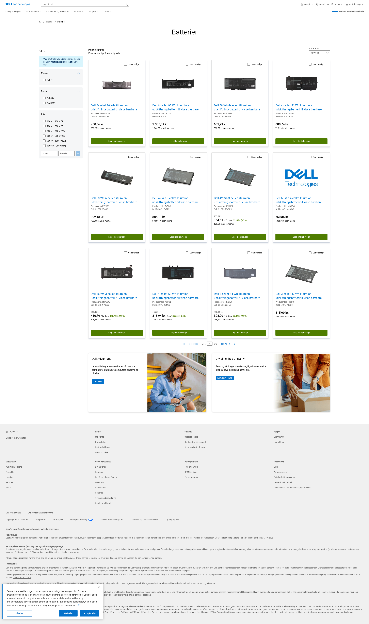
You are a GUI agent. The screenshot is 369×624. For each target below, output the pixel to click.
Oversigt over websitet (16, 438)
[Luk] (98, 587)
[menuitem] (33, 11)
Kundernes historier (104, 503)
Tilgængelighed (172, 519)
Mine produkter (102, 452)
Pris (43, 114)
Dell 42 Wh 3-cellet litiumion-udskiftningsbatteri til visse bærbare (175, 200)
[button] (307, 4)
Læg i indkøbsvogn (116, 141)
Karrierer (99, 472)
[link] (322, 4)
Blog (276, 467)
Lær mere (98, 381)
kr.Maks (63, 153)
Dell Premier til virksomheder (351, 11)
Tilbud (8, 487)
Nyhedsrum (100, 487)
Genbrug (99, 493)
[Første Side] (184, 344)
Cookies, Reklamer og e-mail (112, 519)
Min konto (99, 437)
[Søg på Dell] (126, 4)
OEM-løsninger (191, 472)
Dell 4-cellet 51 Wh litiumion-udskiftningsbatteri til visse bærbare (298, 107)
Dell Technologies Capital (106, 477)
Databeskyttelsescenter (284, 477)
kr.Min (45, 153)
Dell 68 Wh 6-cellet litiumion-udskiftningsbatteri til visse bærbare (114, 200)
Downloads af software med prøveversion (292, 487)
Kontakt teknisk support (195, 442)
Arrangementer (280, 472)
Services (9, 482)
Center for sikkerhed (283, 482)
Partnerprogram (191, 477)
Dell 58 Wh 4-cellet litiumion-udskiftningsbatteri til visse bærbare (237, 107)
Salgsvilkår (41, 519)
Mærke (44, 73)
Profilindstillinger (102, 447)
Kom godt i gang (224, 378)
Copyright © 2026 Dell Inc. (17, 519)
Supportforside (191, 437)
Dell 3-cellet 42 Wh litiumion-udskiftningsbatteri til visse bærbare (298, 296)
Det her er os (100, 467)
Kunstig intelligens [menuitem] (13, 11)
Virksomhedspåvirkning (105, 498)
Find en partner (191, 467)
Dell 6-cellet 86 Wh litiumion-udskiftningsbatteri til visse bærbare (114, 107)
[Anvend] (78, 153)
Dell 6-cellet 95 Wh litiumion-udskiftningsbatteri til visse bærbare (175, 107)
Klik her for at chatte (22, 577)
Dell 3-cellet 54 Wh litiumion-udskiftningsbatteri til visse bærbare (237, 296)
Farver (44, 91)
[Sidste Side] (234, 344)
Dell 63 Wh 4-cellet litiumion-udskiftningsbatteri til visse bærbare (298, 200)
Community (279, 437)
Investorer (99, 482)
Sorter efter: (314, 48)
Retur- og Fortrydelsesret (195, 447)
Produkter (10, 472)
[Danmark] (40, 22)
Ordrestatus (100, 442)
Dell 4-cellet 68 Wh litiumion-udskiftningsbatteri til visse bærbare (175, 296)
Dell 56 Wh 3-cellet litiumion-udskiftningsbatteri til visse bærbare (114, 296)
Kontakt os (279, 442)
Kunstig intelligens (14, 467)
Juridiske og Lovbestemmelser (144, 519)
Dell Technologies (13, 513)
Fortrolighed (57, 519)
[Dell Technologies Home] (17, 4)
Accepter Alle (89, 613)
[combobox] (85, 4)
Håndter (19, 613)
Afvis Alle (68, 613)
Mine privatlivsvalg (78, 519)
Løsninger (10, 477)
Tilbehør (49, 22)
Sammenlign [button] (133, 64)
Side (204, 344)
